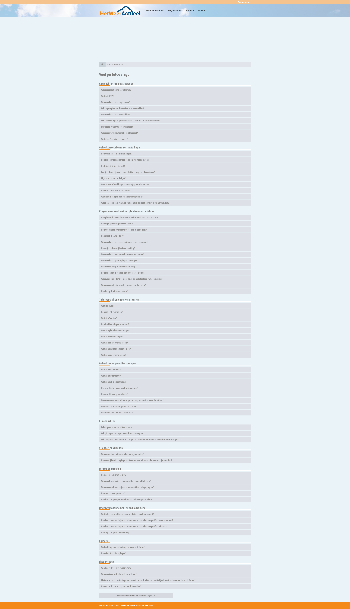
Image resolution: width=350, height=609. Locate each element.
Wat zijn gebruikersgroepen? (114, 382)
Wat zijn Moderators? (111, 375)
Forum (189, 10)
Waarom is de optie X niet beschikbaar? (118, 574)
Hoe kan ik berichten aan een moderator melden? (123, 273)
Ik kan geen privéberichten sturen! (116, 427)
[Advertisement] (175, 40)
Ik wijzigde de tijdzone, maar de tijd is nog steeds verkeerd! (128, 172)
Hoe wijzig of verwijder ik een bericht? (118, 223)
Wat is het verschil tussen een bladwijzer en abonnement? (127, 514)
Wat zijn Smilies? (109, 318)
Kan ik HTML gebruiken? (112, 312)
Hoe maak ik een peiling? (112, 236)
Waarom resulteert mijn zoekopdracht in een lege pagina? (127, 487)
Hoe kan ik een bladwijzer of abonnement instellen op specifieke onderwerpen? (137, 520)
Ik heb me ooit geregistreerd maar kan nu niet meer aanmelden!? (130, 120)
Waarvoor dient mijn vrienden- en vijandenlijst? (122, 454)
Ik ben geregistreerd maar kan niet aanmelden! (122, 108)
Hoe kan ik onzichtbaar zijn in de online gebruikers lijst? (126, 160)
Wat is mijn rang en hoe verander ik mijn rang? (121, 196)
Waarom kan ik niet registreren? (115, 102)
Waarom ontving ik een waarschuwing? (118, 266)
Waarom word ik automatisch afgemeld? (119, 133)
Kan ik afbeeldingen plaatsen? (115, 324)
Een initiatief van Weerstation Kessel (137, 605)
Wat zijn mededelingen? (112, 336)
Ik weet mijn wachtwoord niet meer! (117, 127)
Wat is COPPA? (107, 96)
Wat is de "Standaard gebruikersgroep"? (119, 406)
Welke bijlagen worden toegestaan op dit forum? (123, 547)
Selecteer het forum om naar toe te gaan (135, 596)
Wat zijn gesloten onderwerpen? (116, 349)
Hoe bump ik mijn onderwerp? (114, 291)
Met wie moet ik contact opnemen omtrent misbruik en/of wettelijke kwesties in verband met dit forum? (148, 580)
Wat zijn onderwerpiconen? (113, 355)
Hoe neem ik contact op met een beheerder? (121, 586)
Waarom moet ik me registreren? (116, 90)
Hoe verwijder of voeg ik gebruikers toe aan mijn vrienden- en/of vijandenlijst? (136, 460)
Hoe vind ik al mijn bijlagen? (113, 553)
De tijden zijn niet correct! (113, 166)
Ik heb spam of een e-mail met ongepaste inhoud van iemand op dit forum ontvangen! (140, 439)
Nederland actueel (155, 10)
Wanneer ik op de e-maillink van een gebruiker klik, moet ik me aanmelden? (135, 203)
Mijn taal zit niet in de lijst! (113, 178)
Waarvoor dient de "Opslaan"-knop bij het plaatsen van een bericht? (131, 279)
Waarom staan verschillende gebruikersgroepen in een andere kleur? (132, 400)
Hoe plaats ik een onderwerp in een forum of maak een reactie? (129, 217)
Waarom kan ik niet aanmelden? (115, 114)
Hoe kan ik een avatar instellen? (115, 190)
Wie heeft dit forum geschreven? (116, 568)
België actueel (175, 10)
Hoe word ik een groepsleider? (114, 394)
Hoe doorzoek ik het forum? (113, 475)
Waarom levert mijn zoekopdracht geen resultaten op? (126, 481)
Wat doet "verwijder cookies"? (114, 139)
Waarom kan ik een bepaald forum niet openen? (122, 254)
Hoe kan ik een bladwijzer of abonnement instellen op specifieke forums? (134, 526)
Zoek (200, 10)
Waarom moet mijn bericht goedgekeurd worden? (123, 285)
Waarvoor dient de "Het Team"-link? (117, 412)
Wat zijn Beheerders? (111, 369)
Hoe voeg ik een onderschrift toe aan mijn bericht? (124, 229)
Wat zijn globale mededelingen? (115, 330)
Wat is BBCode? (108, 306)
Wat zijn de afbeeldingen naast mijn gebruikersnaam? (125, 184)
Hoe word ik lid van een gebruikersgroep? (119, 388)
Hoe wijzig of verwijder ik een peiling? (118, 248)
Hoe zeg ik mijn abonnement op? (115, 532)
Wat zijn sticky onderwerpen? (114, 342)
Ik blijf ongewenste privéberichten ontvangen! (122, 433)
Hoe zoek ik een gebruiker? (113, 493)
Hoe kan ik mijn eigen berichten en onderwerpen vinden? (126, 499)
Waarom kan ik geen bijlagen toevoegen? (119, 260)
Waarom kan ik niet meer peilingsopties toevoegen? (124, 242)
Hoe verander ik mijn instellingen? (116, 153)
